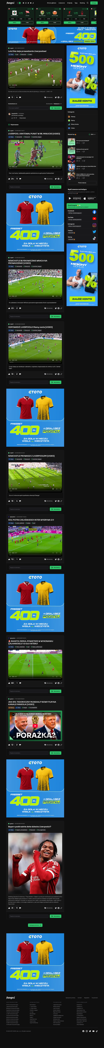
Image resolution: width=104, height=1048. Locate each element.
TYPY (27, 22)
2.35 (29, 19)
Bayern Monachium (81, 1017)
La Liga (31, 1012)
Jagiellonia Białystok (58, 1015)
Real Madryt (80, 1013)
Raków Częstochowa (58, 1021)
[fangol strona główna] (10, 3)
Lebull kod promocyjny (12, 1006)
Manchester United (81, 1012)
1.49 (68, 19)
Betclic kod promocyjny (12, 1021)
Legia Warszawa (57, 1004)
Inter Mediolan (80, 1024)
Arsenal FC (79, 1004)
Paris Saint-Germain (82, 1021)
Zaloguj (94, 3)
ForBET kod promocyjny (12, 1022)
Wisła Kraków (56, 1006)
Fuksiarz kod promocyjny (12, 1012)
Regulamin (86, 997)
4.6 (76, 19)
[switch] (18, 3)
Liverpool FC (80, 1008)
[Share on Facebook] (58, 97)
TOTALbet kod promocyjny (13, 1024)
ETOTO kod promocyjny (12, 1004)
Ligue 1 (31, 1017)
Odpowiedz (22, 118)
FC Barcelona (80, 1015)
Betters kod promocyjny (12, 1019)
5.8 (84, 19)
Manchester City (81, 1010)
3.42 (21, 19)
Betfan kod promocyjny (12, 1017)
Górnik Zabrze (56, 1010)
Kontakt (80, 997)
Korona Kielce (56, 1024)
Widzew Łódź (56, 1019)
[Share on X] (56, 97)
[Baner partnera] (52, 35)
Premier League (34, 1010)
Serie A (31, 1015)
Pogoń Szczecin (57, 1017)
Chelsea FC (79, 1006)
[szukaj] (87, 3)
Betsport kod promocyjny (12, 1008)
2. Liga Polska (33, 1008)
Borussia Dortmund (81, 1019)
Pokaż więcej (82, 183)
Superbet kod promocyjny (12, 1010)
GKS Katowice (56, 1022)
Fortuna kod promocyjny (12, 1015)
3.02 (12, 19)
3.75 (48, 19)
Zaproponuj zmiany (70, 997)
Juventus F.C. (80, 1022)
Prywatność (95, 997)
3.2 (40, 19)
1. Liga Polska (33, 1006)
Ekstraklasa (33, 1004)
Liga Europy (33, 1021)
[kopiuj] (61, 97)
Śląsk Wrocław (57, 1012)
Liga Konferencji (34, 1022)
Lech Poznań (56, 1008)
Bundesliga (32, 1013)
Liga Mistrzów (33, 1019)
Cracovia (55, 1013)
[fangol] (10, 997)
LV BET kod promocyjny (12, 1013)
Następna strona (34, 925)
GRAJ (14, 22)
